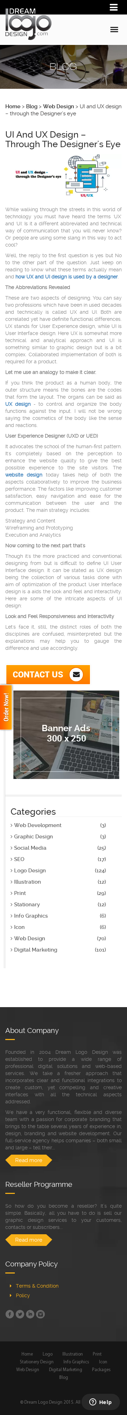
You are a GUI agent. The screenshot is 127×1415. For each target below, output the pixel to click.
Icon (103, 1362)
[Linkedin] (30, 1314)
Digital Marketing (65, 1370)
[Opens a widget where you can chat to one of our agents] (100, 1402)
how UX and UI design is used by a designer (67, 276)
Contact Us (39, 674)
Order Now (7, 707)
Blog (63, 1377)
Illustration (72, 1354)
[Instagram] (40, 1314)
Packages (101, 1370)
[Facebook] (9, 1314)
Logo (48, 1354)
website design (23, 475)
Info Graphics (76, 1362)
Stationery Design (37, 1362)
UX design (18, 404)
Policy (23, 1295)
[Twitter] (20, 1314)
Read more (28, 1160)
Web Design (27, 1370)
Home (27, 1354)
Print (97, 1354)
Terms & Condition (37, 1286)
